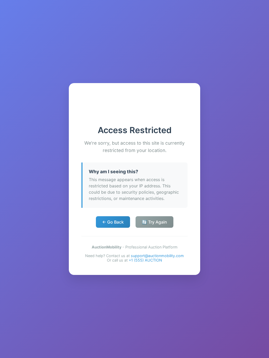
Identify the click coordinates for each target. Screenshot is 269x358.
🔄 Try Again (154, 222)
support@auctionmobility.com (157, 255)
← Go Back (113, 222)
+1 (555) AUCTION (145, 260)
